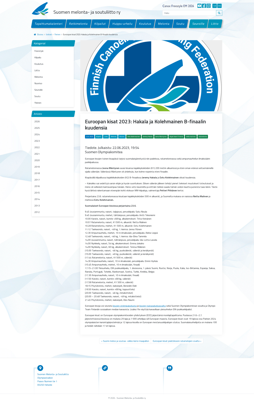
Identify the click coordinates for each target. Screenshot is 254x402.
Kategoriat (40, 43)
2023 (37, 141)
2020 (37, 160)
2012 (37, 212)
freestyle (39, 51)
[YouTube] (199, 5)
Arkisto (38, 114)
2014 (37, 199)
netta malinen (191, 136)
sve (214, 5)
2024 (37, 134)
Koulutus (145, 23)
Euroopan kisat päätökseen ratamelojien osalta (176, 341)
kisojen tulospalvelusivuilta (152, 306)
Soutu (180, 23)
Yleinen (57, 34)
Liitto (215, 23)
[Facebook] (204, 5)
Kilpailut (100, 23)
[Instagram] (209, 5)
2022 (37, 147)
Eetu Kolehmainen (133, 136)
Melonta (164, 23)
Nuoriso (38, 83)
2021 (37, 154)
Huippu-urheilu (122, 23)
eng (219, 5)
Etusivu (40, 34)
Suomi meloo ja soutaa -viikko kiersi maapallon (126, 341)
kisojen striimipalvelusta (125, 306)
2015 (37, 192)
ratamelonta (203, 136)
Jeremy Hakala (147, 136)
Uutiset (49, 34)
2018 (37, 173)
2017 (37, 179)
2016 (37, 186)
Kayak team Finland (176, 136)
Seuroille (198, 23)
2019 (37, 166)
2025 (37, 128)
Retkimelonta (78, 23)
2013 (37, 205)
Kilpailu (37, 57)
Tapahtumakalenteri (48, 23)
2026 (37, 121)
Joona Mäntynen (161, 136)
